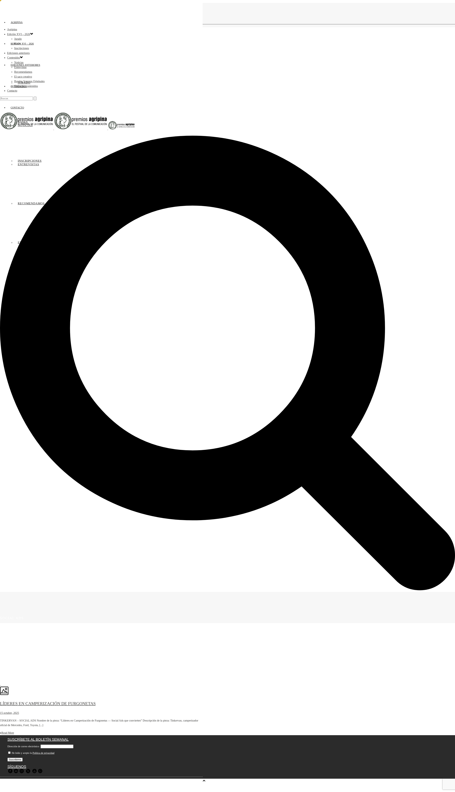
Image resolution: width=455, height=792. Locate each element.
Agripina (17, 22)
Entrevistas (20, 67)
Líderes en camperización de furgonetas (48, 703)
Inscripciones (21, 48)
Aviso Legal (89, 787)
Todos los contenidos (26, 86)
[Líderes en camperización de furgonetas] (0, 684)
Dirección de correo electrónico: (23, 746)
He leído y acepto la (32, 753)
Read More (7, 732)
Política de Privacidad (113, 787)
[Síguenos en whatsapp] (40, 772)
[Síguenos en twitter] (28, 772)
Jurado (18, 38)
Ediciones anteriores (18, 53)
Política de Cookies (141, 787)
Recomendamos (23, 71)
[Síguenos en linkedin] (16, 772)
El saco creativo (23, 76)
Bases (17, 43)
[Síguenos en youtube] (34, 772)
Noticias (18, 62)
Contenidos (13, 57)
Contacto (12, 90)
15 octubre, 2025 (9, 712)
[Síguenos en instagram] (22, 772)
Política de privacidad (43, 753)
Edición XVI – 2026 (22, 43)
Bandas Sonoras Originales (29, 81)
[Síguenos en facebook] (10, 772)
